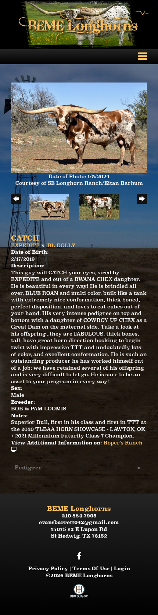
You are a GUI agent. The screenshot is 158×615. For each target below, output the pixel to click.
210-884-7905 (79, 516)
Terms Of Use (90, 568)
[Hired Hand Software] (79, 594)
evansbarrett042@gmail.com (79, 522)
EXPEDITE (25, 245)
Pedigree (28, 467)
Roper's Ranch (123, 443)
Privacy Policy (48, 568)
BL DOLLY (61, 245)
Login (122, 568)
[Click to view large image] (79, 127)
